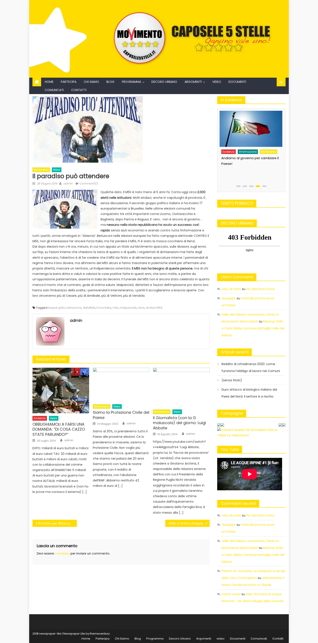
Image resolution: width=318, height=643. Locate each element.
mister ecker (231, 594)
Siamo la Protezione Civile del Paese (121, 415)
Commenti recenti (238, 503)
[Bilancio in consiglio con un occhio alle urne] (255, 127)
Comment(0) (88, 183)
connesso (62, 553)
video (216, 82)
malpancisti (128, 308)
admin (67, 183)
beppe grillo (56, 308)
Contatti (79, 90)
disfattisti (89, 308)
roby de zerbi (231, 289)
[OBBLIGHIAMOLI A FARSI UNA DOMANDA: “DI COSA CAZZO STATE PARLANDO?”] (60, 390)
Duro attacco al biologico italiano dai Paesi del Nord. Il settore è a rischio (249, 393)
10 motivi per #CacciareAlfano (57, 523)
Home (49, 82)
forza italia (103, 308)
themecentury (100, 634)
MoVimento (41, 170)
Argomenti (193, 82)
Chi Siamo (91, 82)
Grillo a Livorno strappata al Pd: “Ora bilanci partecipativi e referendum (189, 523)
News (56, 170)
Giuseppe (229, 298)
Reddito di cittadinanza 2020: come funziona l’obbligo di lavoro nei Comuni (251, 367)
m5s (115, 308)
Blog (110, 82)
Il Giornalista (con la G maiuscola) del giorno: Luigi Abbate (179, 422)
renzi (141, 308)
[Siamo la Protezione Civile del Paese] (121, 384)
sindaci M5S (154, 308)
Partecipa (68, 82)
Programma (131, 82)
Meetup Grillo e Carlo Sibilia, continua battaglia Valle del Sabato (253, 328)
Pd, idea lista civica (260, 289)
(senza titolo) (232, 380)
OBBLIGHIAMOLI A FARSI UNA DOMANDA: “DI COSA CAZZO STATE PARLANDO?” (58, 429)
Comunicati (54, 90)
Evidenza (40, 418)
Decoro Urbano (164, 82)
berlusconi (74, 308)
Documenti (237, 82)
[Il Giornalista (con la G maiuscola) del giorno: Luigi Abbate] (181, 387)
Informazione (252, 149)
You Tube (230, 449)
